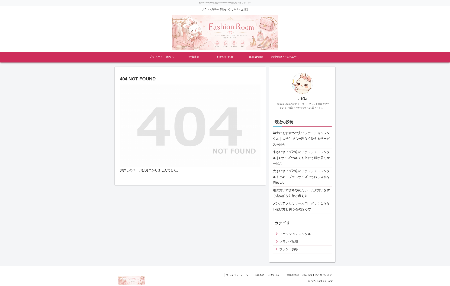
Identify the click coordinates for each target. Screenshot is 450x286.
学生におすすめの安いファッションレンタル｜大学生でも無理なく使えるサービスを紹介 (301, 138)
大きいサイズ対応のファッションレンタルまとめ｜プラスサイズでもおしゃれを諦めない (301, 176)
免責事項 (259, 275)
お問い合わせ (275, 275)
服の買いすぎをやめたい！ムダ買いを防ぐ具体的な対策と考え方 (301, 193)
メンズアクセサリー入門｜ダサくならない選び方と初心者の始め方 (301, 206)
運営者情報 (293, 275)
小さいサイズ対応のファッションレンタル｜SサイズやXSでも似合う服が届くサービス (301, 157)
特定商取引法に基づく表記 (317, 275)
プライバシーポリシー (238, 275)
